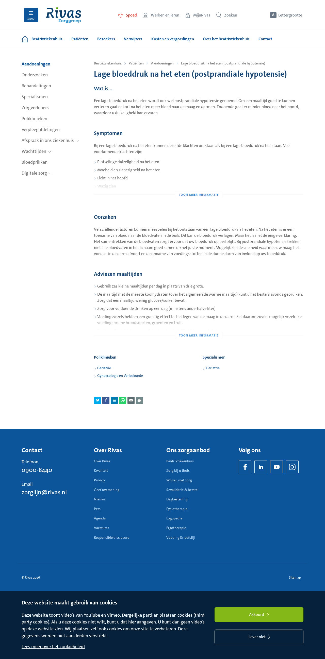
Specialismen (35, 97)
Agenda (100, 518)
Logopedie (174, 518)
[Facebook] (245, 467)
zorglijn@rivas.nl (44, 492)
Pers (97, 508)
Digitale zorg (35, 173)
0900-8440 (37, 470)
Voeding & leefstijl (180, 537)
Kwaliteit (101, 470)
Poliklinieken (34, 118)
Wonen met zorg (179, 480)
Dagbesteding (176, 499)
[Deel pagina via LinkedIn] (114, 400)
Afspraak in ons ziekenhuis (48, 140)
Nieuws (100, 499)
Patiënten (136, 63)
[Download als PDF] (139, 400)
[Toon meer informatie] (198, 184)
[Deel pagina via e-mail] (131, 400)
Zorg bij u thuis (178, 470)
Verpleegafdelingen (41, 129)
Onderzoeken (35, 75)
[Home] (63, 15)
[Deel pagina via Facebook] (105, 400)
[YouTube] (276, 467)
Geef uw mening (106, 489)
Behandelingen (36, 86)
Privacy (99, 480)
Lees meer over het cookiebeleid (53, 647)
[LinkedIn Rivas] (260, 467)
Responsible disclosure (111, 537)
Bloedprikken (34, 162)
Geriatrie (104, 368)
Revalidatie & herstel (182, 489)
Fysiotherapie (176, 508)
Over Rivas (102, 461)
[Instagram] (292, 467)
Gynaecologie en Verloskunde (120, 375)
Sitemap (295, 577)
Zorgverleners (35, 108)
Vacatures (101, 528)
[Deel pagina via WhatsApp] (122, 400)
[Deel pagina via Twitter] (97, 400)
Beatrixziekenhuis (107, 63)
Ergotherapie (176, 528)
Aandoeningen (36, 64)
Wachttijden (34, 151)
